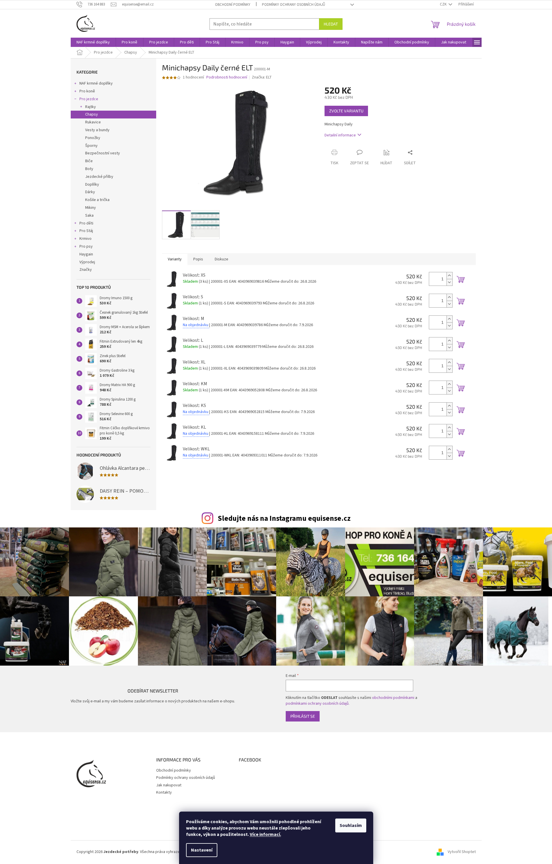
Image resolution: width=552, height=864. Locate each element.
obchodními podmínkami (393, 698)
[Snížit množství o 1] (449, 282)
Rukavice (93, 122)
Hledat (331, 23)
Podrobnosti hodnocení (226, 77)
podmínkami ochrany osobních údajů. (317, 703)
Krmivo (85, 239)
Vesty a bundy (97, 130)
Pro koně (87, 91)
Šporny (91, 146)
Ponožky (92, 138)
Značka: (262, 77)
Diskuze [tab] (221, 259)
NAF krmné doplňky (96, 83)
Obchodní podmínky (232, 4)
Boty (89, 169)
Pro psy (86, 246)
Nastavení (201, 850)
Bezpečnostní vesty (102, 153)
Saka (89, 215)
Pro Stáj (86, 231)
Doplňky (92, 184)
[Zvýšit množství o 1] (449, 275)
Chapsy (91, 114)
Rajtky (90, 107)
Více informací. (265, 834)
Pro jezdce (88, 99)
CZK (443, 4)
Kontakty (164, 792)
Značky (85, 270)
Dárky (90, 192)
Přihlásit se (302, 716)
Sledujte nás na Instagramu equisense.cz (284, 518)
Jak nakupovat (168, 785)
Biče (89, 161)
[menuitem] (93, 42)
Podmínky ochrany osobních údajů (293, 4)
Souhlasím (351, 825)
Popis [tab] (198, 259)
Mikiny (90, 208)
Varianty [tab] (175, 259)
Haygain (86, 254)
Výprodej (87, 262)
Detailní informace (340, 135)
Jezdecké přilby (99, 177)
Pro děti (86, 223)
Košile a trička (97, 200)
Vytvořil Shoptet (462, 852)
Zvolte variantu (346, 110)
